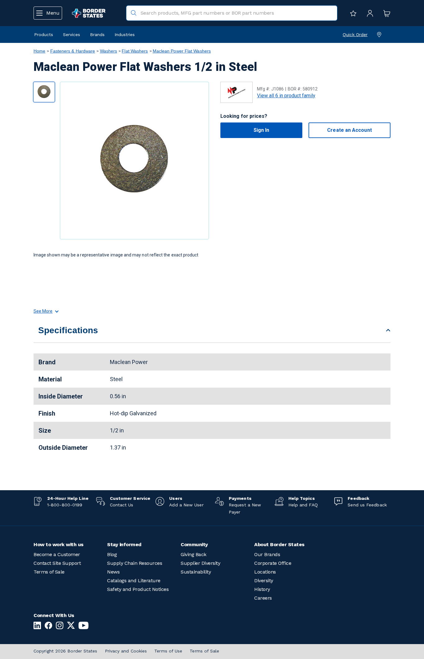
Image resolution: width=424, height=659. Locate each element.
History (262, 589)
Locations (265, 572)
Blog (112, 554)
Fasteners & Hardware (72, 50)
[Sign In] (368, 13)
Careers (263, 598)
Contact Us (121, 504)
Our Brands (267, 554)
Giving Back (193, 554)
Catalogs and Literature (133, 580)
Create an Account (349, 130)
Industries (125, 34)
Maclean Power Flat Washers (182, 50)
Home (39, 50)
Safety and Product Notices (138, 589)
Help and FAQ (303, 504)
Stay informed (124, 544)
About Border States (279, 544)
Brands (97, 34)
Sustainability (196, 572)
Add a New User (186, 504)
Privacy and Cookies (126, 650)
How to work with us (58, 544)
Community (194, 544)
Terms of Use (168, 650)
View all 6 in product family (286, 96)
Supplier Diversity (200, 563)
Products (43, 34)
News (113, 572)
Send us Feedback (367, 504)
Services (71, 34)
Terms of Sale (49, 572)
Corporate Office (272, 563)
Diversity (263, 580)
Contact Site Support (57, 563)
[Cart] (385, 13)
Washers (108, 50)
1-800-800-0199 (64, 504)
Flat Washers (135, 50)
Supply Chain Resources (134, 563)
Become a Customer (57, 554)
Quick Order (355, 34)
